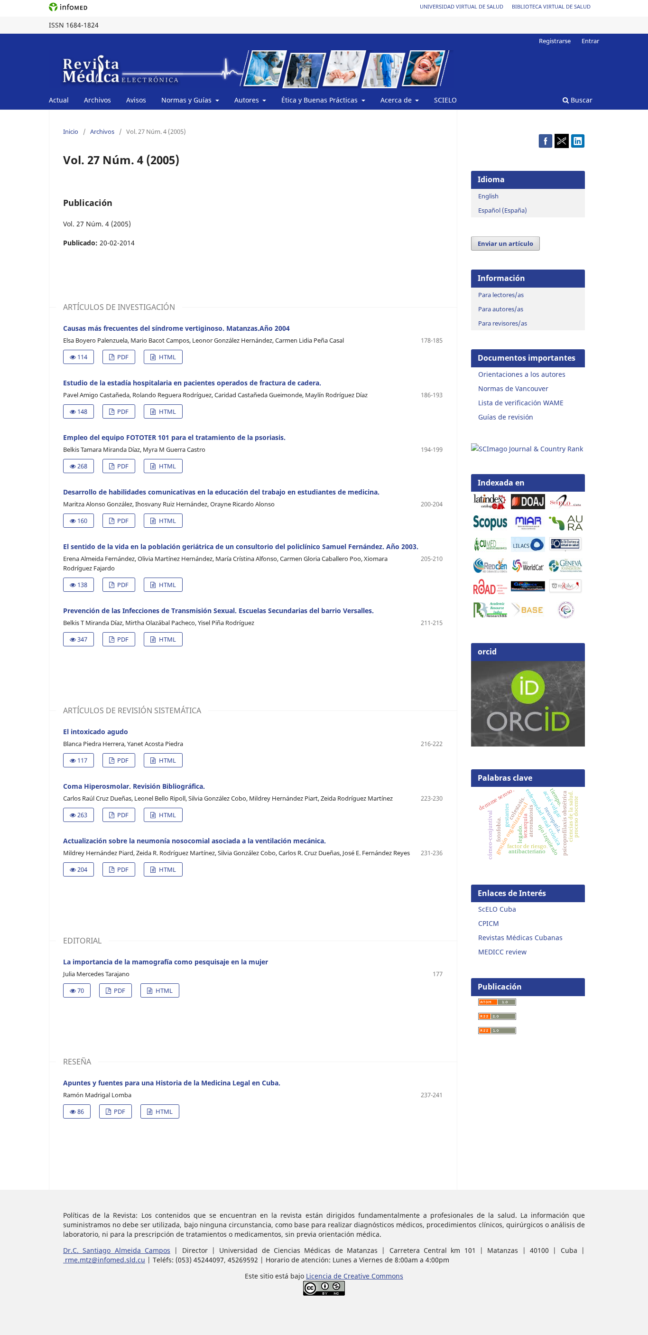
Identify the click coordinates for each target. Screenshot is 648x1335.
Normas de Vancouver (513, 388)
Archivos (97, 99)
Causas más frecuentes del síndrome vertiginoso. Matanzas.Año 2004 (176, 328)
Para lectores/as (501, 294)
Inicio (70, 131)
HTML (166, 357)
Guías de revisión (505, 416)
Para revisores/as (502, 323)
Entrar (590, 41)
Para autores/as (500, 309)
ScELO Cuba (497, 909)
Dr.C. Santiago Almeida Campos (116, 1250)
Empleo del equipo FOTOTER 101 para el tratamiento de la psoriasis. (174, 437)
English (488, 196)
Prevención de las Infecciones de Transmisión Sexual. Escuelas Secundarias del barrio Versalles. (218, 610)
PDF (122, 357)
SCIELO (445, 99)
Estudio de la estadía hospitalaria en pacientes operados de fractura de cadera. (192, 382)
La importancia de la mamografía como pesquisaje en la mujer (165, 961)
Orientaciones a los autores (521, 374)
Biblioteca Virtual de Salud (551, 6)
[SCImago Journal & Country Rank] (527, 448)
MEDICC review (502, 951)
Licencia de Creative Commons (354, 1275)
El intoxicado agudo (95, 731)
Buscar (580, 99)
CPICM (488, 923)
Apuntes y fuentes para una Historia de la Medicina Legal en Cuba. (171, 1082)
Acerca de (397, 99)
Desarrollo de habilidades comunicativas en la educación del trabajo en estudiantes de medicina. (221, 491)
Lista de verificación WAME (521, 402)
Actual (59, 99)
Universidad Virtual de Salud (461, 6)
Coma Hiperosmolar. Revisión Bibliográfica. (134, 786)
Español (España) (502, 210)
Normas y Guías (187, 99)
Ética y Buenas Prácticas (320, 99)
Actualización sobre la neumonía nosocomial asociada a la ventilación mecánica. (194, 840)
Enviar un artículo (505, 243)
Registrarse (555, 41)
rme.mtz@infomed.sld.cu (104, 1259)
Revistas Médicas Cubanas (520, 937)
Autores (247, 99)
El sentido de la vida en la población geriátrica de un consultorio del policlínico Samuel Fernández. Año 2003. (240, 546)
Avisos (136, 99)
